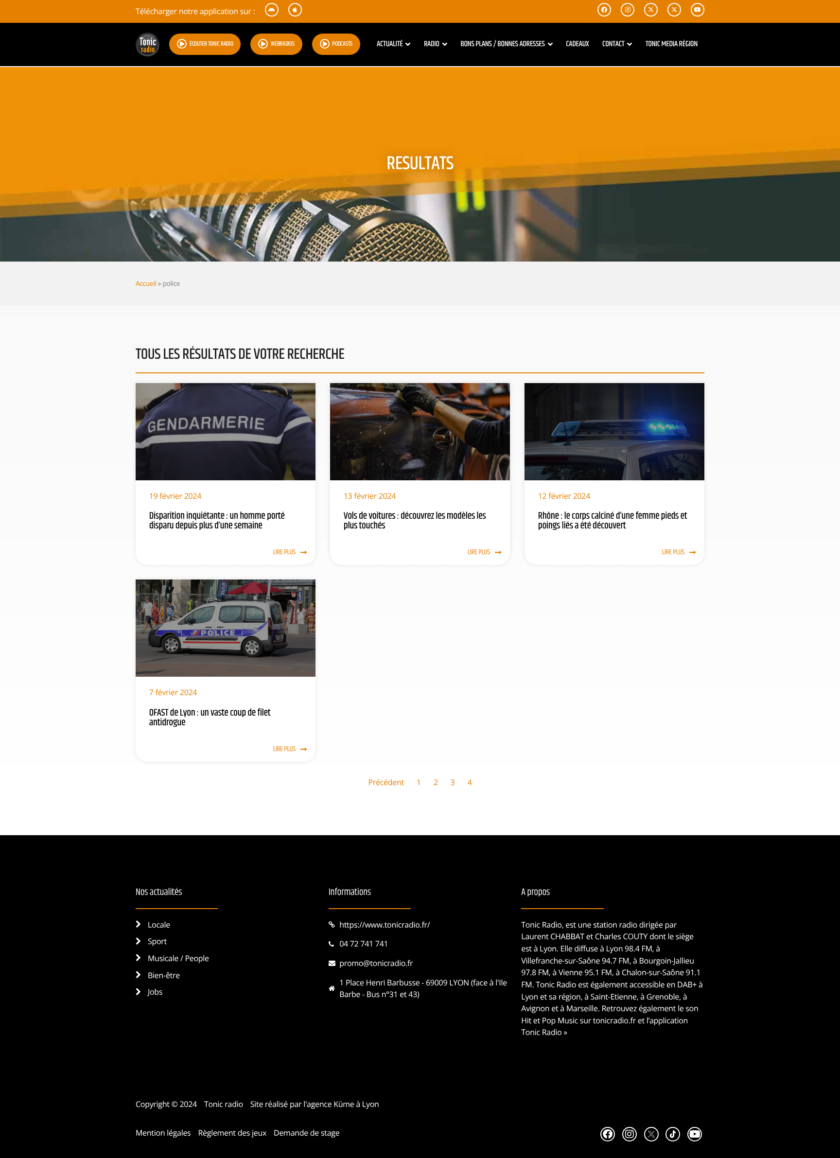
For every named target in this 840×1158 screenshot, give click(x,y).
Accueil (146, 283)
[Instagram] (629, 1134)
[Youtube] (694, 1134)
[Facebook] (607, 1134)
